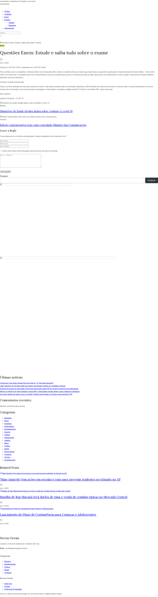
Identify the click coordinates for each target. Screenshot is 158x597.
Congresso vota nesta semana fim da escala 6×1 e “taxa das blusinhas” (27, 383)
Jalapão (7, 440)
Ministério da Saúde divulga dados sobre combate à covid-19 (36, 111)
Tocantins (8, 14)
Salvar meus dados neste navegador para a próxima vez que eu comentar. (30, 151)
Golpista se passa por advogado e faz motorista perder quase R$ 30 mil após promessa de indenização (39, 389)
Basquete (12, 25)
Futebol (11, 23)
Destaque (8, 424)
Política (7, 11)
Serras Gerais (9, 452)
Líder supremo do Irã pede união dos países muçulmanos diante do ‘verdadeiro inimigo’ (33, 386)
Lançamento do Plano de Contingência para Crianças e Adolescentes (48, 515)
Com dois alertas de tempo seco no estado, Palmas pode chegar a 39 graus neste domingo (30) (36, 394)
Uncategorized (9, 460)
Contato (7, 586)
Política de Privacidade (13, 589)
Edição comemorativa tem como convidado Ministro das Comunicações (43, 125)
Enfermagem (9, 426)
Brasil (6, 17)
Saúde (6, 449)
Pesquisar (4, 176)
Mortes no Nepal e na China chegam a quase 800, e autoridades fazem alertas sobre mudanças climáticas (40, 392)
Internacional (9, 28)
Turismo (7, 457)
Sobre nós (8, 584)
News (6, 443)
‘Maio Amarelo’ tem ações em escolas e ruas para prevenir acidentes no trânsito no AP (60, 479)
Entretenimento (10, 429)
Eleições (7, 561)
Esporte (7, 20)
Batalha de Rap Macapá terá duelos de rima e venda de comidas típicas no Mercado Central (63, 497)
